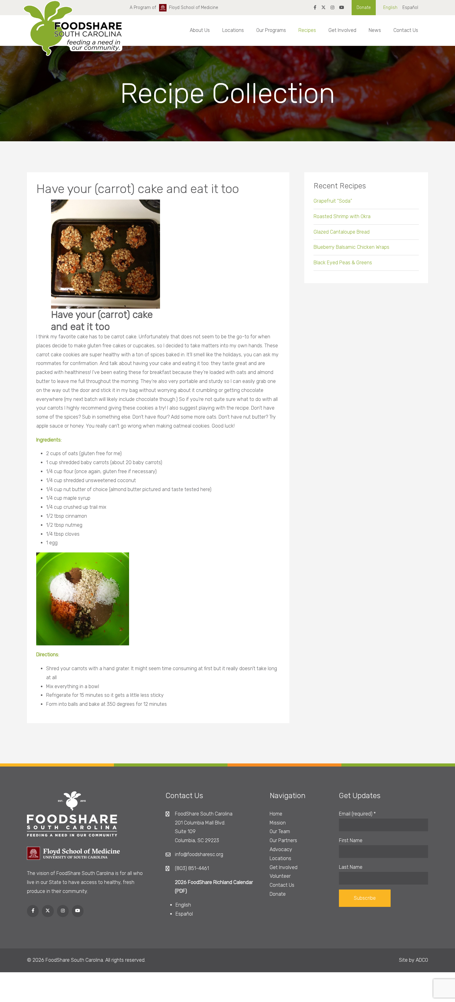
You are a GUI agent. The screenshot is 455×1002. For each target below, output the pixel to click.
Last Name (350, 867)
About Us (200, 30)
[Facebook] (315, 7)
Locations (233, 30)
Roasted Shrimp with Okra (342, 216)
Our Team (280, 831)
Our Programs (271, 30)
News (375, 30)
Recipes (307, 30)
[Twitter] (323, 7)
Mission (278, 823)
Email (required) (357, 814)
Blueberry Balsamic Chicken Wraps (351, 247)
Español (410, 7)
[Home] (72, 34)
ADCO (422, 960)
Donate (364, 7)
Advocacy (281, 849)
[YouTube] (342, 7)
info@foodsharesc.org (199, 854)
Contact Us (405, 30)
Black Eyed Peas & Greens (343, 263)
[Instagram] (332, 7)
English (390, 7)
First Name (350, 840)
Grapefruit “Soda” (333, 201)
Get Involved (342, 30)
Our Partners (283, 840)
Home (276, 814)
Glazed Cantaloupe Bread (342, 232)
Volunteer (280, 876)
